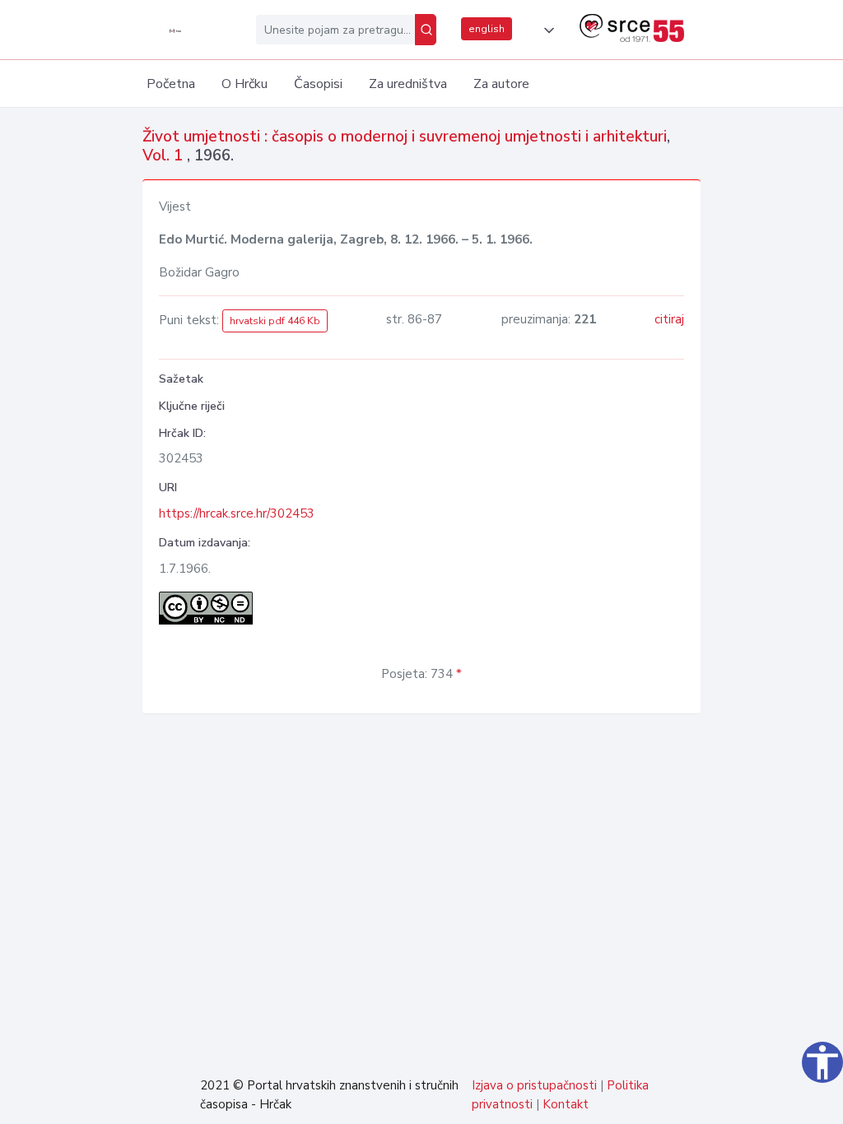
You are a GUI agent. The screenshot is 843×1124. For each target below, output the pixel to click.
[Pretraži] (425, 29)
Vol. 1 (164, 155)
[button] (545, 30)
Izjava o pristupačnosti (534, 1085)
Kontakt (566, 1104)
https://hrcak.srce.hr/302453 (236, 513)
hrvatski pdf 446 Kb (275, 320)
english (486, 28)
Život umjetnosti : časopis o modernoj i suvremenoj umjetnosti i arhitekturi (404, 136)
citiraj (669, 319)
